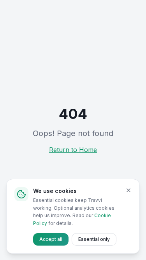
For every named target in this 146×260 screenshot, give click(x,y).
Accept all (50, 239)
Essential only (94, 239)
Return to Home (73, 150)
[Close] (128, 190)
